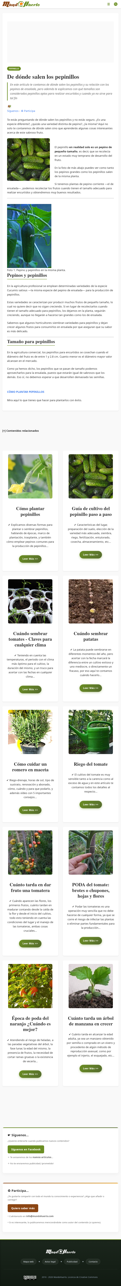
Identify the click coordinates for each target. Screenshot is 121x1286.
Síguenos (13, 111)
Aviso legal (50, 1261)
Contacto (93, 1261)
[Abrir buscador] (116, 4)
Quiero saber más (23, 1208)
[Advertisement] (60, 42)
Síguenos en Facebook (26, 1149)
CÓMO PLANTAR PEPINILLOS (25, 392)
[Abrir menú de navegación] (109, 4)
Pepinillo (14, 68)
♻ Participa (28, 111)
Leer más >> (30, 558)
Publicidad (72, 1261)
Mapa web (28, 1261)
